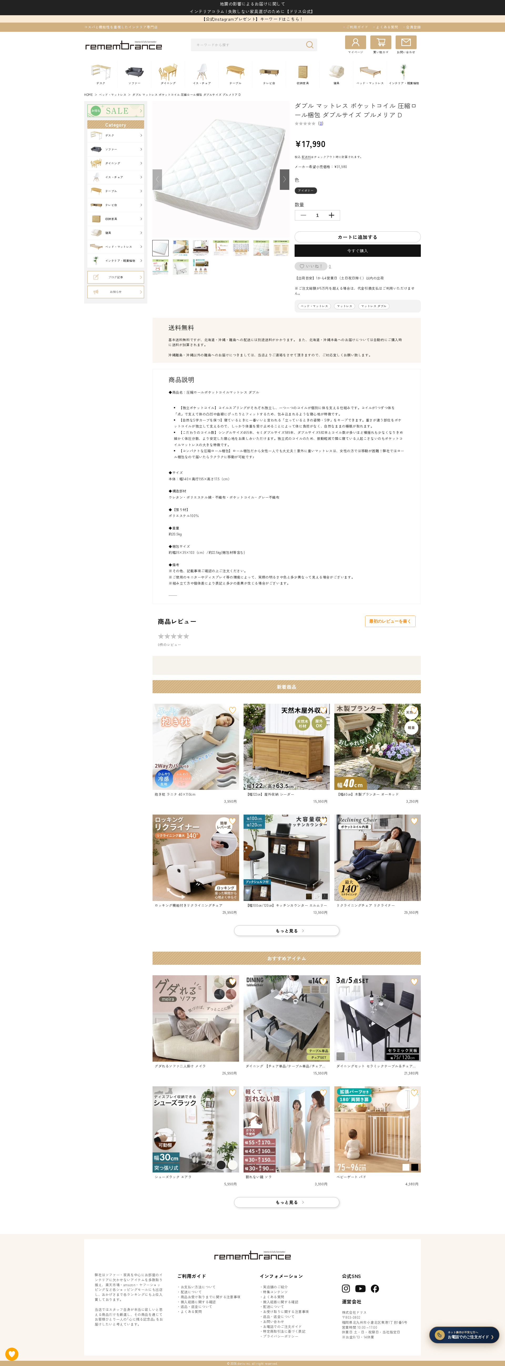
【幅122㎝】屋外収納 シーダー (270, 794)
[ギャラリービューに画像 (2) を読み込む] (181, 248)
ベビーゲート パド (351, 1177)
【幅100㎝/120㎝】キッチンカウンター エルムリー (286, 905)
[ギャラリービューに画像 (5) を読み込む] (241, 248)
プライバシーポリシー (280, 1336)
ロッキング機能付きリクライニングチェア (189, 905)
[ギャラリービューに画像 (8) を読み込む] (160, 267)
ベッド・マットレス (112, 95)
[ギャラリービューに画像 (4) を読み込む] (221, 248)
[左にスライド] (157, 179)
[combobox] (254, 45)
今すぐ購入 (357, 250)
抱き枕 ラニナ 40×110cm (175, 794)
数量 (299, 204)
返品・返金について (197, 1306)
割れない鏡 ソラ (259, 1177)
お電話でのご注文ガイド (282, 1326)
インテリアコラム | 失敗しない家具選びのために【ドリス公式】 (252, 11)
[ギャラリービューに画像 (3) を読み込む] (201, 248)
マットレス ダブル (373, 306)
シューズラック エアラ (173, 1177)
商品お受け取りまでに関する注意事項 (211, 1297)
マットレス (344, 306)
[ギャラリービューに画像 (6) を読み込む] (261, 248)
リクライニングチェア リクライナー (365, 905)
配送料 (306, 157)
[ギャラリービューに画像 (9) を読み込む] (181, 267)
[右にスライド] (284, 179)
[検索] (311, 44)
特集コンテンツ (275, 1292)
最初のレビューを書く (390, 621)
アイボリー (306, 190)
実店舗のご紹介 (275, 1287)
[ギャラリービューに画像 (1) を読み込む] (160, 248)
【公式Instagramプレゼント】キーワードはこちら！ (252, 19)
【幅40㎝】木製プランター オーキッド (367, 794)
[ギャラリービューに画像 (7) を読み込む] (281, 248)
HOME (88, 95)
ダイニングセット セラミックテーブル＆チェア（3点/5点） (377, 1066)
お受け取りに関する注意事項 (286, 1311)
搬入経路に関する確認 (198, 1302)
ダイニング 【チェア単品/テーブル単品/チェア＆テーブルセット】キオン (286, 1066)
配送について (191, 1292)
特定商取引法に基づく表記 (284, 1331)
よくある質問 (191, 1311)
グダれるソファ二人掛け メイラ (180, 1066)
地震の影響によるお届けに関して (252, 4)
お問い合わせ (273, 1321)
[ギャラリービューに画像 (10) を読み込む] (201, 267)
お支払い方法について (198, 1287)
